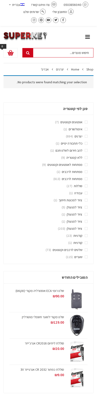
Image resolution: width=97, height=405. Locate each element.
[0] (11, 52)
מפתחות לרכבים (72, 172)
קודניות (77, 235)
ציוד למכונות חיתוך (70, 200)
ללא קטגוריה (74, 157)
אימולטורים (75, 129)
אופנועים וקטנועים (71, 122)
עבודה (78, 193)
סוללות (78, 186)
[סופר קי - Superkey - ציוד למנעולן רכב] (26, 36)
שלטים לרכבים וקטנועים (67, 250)
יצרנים (60, 69)
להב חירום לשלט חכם (68, 150)
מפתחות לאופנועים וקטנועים (64, 165)
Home (75, 69)
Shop (89, 69)
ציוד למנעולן (74, 207)
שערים (78, 257)
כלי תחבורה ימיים (71, 143)
